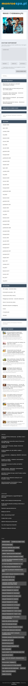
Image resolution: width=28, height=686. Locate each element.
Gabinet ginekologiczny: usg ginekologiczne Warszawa (11, 496)
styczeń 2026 (6, 148)
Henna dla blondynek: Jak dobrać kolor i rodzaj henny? (15, 422)
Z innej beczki (6, 312)
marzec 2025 (6, 181)
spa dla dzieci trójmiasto (9, 662)
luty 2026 (5, 144)
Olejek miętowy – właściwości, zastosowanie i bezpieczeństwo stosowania (12, 469)
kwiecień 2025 (6, 178)
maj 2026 (5, 134)
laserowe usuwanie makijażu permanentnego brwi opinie (9, 583)
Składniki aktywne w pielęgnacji (10, 305)
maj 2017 (5, 267)
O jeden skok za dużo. (6, 518)
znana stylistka (6, 674)
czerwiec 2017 (6, 264)
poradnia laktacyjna (7, 640)
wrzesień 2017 (6, 254)
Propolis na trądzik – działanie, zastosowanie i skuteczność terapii (12, 460)
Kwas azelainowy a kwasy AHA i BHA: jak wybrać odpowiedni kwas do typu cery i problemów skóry (16, 360)
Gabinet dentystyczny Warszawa (9, 521)
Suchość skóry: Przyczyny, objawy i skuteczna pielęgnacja (12, 446)
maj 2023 (5, 194)
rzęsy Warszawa (6, 649)
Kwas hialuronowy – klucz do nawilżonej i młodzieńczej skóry (14, 376)
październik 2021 (7, 204)
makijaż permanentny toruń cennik (11, 611)
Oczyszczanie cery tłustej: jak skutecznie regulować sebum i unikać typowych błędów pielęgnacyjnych (16, 351)
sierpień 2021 (6, 207)
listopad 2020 (6, 224)
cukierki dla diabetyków (18, 541)
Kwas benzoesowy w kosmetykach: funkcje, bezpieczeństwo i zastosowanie (11, 483)
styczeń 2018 (6, 241)
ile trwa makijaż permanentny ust (11, 566)
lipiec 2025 (5, 168)
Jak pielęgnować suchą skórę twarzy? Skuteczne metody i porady (12, 442)
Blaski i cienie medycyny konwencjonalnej (11, 500)
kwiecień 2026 (6, 138)
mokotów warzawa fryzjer (9, 624)
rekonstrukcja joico (7, 643)
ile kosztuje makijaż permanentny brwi (12, 556)
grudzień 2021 (6, 201)
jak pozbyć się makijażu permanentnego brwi (12, 570)
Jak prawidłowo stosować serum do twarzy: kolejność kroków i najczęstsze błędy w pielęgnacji (15, 404)
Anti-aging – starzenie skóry (9, 289)
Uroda (4, 308)
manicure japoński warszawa (10, 621)
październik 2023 (7, 191)
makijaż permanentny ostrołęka (11, 605)
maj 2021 (5, 214)
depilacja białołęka (7, 544)
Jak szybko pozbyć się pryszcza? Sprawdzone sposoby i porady (14, 395)
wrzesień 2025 (6, 161)
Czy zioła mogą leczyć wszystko (9, 524)
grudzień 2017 (6, 244)
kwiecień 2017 (6, 271)
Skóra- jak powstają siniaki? (8, 515)
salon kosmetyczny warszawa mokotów (13, 652)
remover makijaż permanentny (10, 646)
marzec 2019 (6, 237)
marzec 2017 (6, 274)
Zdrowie (5, 315)
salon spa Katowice (7, 655)
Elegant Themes (16, 682)
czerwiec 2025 (6, 171)
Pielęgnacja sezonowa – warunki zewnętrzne (13, 298)
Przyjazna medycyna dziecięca (8, 528)
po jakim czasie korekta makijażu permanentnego (11, 633)
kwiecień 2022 (6, 198)
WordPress (13, 684)
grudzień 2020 (6, 221)
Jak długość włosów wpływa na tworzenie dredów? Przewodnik (14, 368)
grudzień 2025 (6, 151)
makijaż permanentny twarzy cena (11, 614)
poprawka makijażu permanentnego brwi (13, 637)
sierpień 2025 (6, 164)
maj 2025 (5, 174)
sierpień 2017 (6, 257)
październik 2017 (7, 251)
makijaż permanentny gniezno (10, 590)
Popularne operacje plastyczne (8, 508)
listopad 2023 (6, 188)
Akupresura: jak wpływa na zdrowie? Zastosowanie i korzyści (11, 84)
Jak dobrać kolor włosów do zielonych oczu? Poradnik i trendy (11, 478)
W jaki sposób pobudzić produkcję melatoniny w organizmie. (12, 504)
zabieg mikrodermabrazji (8, 671)
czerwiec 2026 (6, 131)
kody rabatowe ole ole (8, 577)
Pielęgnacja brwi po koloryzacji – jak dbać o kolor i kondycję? (13, 437)
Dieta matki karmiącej (8, 550)
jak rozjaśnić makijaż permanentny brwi (12, 574)
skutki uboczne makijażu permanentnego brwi (13, 658)
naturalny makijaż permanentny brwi (12, 627)
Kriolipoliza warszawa (8, 580)
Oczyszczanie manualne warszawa (11, 630)
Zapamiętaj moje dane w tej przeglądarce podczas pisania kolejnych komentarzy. (13, 67)
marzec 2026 (6, 141)
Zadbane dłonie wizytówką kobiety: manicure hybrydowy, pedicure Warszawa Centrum (13, 413)
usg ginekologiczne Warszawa (10, 668)
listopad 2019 (6, 234)
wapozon (22, 668)
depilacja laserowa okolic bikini (10, 547)
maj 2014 (5, 281)
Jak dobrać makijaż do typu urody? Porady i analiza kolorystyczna (13, 473)
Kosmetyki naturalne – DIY (9, 292)
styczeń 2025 (6, 184)
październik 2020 (7, 227)
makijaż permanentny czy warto (10, 587)
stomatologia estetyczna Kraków (11, 665)
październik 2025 (7, 158)
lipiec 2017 (5, 261)
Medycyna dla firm (5, 511)
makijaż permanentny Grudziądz (10, 593)
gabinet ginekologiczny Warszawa (11, 553)
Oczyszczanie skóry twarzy (9, 295)
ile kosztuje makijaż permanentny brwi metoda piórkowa (12, 560)
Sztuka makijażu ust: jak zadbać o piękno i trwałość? (11, 451)
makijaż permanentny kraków (10, 599)
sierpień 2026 (6, 124)
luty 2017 (5, 277)
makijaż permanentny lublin (9, 602)
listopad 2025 (6, 154)
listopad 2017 (6, 247)
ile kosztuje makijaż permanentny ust (12, 563)
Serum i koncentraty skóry (9, 302)
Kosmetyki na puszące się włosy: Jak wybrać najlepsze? (11, 464)
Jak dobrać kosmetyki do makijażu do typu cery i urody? (16, 343)
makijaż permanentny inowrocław (11, 596)
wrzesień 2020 (6, 231)
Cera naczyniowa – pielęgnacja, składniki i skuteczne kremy (13, 455)
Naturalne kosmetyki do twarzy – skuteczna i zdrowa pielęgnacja (14, 102)
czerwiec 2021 (6, 211)
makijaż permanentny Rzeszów (10, 608)
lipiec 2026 (5, 128)
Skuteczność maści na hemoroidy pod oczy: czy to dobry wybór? (13, 89)
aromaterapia (6, 541)
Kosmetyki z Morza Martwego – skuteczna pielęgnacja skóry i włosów (13, 93)
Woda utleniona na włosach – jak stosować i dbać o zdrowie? (13, 98)
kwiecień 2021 (6, 217)
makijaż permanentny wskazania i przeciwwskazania (11, 617)
